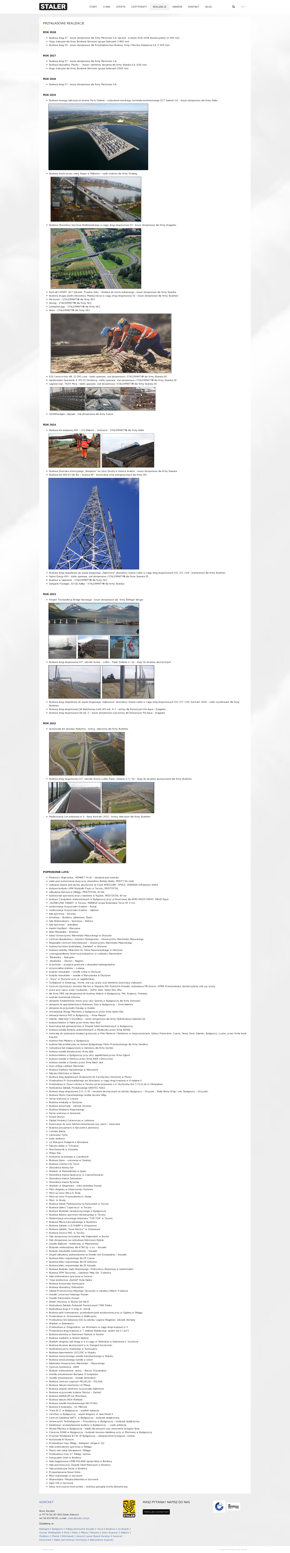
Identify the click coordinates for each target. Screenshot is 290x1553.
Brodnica (110, 1528)
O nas (106, 6)
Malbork (125, 1532)
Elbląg (69, 1528)
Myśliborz (44, 1536)
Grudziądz (123, 1528)
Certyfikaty (139, 6)
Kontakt (193, 6)
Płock (67, 1532)
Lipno (88, 1536)
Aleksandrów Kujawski (101, 1539)
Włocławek (68, 1536)
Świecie (117, 1536)
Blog (208, 6)
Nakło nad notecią (64, 1539)
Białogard (44, 1528)
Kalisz (75, 1532)
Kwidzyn (105, 1536)
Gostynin (79, 1528)
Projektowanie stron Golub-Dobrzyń (233, 1549)
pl (243, 6)
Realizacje (159, 6)
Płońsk (55, 1536)
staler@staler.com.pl (78, 1518)
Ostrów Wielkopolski (50, 1532)
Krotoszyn (81, 1539)
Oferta (120, 6)
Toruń (100, 1528)
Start (93, 6)
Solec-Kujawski (110, 1532)
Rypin (96, 1536)
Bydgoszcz (58, 1528)
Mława (84, 1532)
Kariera (177, 6)
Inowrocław (45, 1539)
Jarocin (80, 1536)
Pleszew (94, 1532)
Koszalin (90, 1528)
